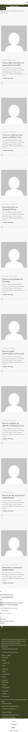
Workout (5, 420)
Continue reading (7, 78)
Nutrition (5, 132)
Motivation (5, 204)
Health (4, 60)
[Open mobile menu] (1, 2)
